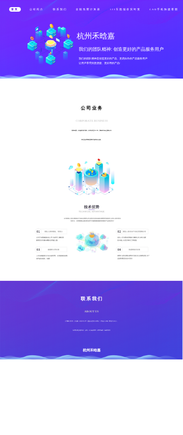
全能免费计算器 (88, 9)
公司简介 (36, 9)
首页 (14, 9)
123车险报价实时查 (125, 9)
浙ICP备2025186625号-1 (96, 385)
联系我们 (60, 9)
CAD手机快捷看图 (163, 9)
